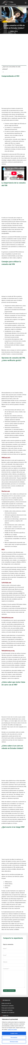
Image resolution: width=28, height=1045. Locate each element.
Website (5, 962)
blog (16, 31)
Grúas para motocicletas (8, 1008)
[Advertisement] (14, 48)
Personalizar (14, 1037)
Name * (5, 948)
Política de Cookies (12, 1029)
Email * (5, 955)
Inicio (12, 31)
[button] (14, 69)
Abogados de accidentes (8, 1012)
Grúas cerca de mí (6, 1003)
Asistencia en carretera (7, 1005)
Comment (6, 968)
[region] (14, 1031)
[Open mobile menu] (25, 2)
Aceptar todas (14, 1033)
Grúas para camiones (7, 1010)
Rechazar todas (14, 1041)
